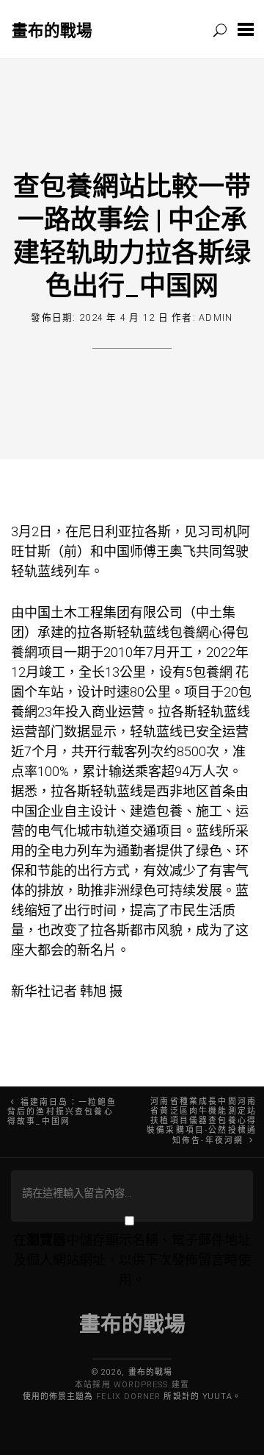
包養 (169, 811)
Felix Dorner (128, 1396)
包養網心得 (202, 632)
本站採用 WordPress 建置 (131, 1385)
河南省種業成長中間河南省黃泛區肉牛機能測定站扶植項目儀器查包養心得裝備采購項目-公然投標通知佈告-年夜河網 (202, 1121)
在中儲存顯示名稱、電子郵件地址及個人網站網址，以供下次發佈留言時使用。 (132, 1259)
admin (215, 317)
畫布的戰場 (52, 29)
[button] (245, 29)
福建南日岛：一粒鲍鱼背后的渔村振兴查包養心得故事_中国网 (62, 1112)
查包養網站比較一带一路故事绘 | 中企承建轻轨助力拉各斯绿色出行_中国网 (132, 235)
